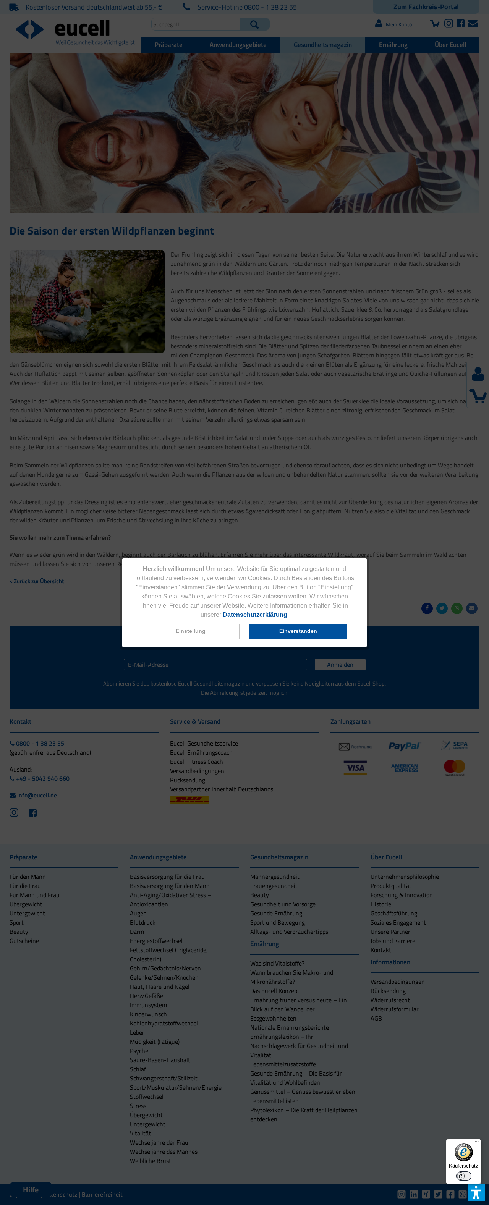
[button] (191, 631)
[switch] (463, 1176)
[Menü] (476, 1143)
